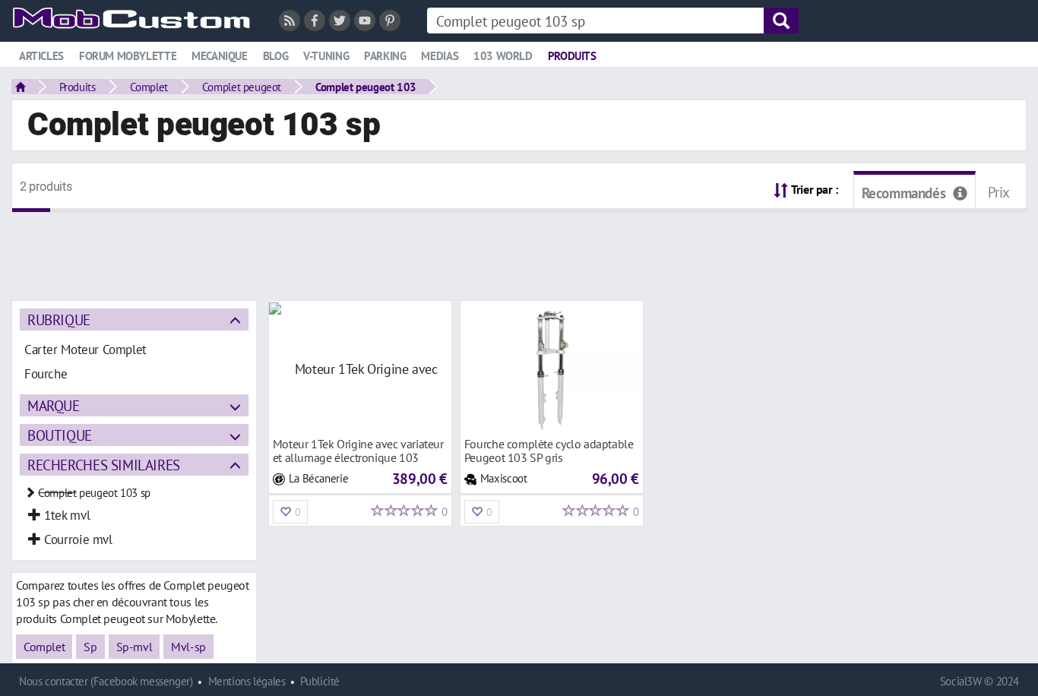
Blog (275, 56)
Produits (572, 56)
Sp (90, 646)
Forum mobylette (127, 56)
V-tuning (326, 56)
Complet (149, 86)
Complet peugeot (241, 86)
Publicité (320, 681)
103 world (503, 56)
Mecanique (219, 56)
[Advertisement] (519, 247)
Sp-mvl (134, 646)
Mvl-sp (188, 646)
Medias (439, 56)
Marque (53, 405)
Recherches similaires (103, 464)
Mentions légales (247, 681)
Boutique (59, 435)
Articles (41, 56)
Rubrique (58, 319)
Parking (385, 56)
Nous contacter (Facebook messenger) (106, 681)
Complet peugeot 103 (365, 86)
